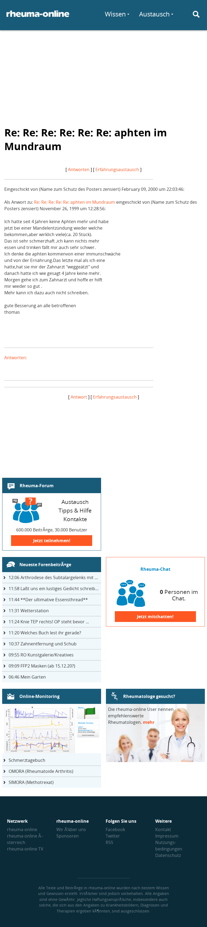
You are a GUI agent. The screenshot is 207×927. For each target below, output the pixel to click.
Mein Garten (27, 677)
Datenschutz (168, 855)
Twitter (113, 836)
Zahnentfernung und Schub (43, 644)
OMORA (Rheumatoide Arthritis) (41, 771)
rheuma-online (22, 829)
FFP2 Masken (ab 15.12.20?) (42, 666)
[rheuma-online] (37, 17)
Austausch (154, 13)
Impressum (166, 836)
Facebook (115, 829)
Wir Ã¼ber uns (71, 829)
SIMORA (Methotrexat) (31, 782)
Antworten (78, 169)
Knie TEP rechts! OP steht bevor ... (49, 622)
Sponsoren (67, 836)
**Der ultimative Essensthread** (48, 600)
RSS (109, 842)
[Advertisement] (103, 74)
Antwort (79, 397)
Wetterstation (29, 611)
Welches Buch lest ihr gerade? (45, 633)
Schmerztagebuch (27, 760)
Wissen (115, 13)
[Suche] (196, 14)
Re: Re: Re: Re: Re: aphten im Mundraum (74, 202)
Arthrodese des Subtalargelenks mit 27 (54, 577)
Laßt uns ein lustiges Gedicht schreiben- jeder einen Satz (55, 589)
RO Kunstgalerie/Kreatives (41, 655)
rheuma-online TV (25, 849)
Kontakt (163, 829)
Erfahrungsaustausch (117, 169)
